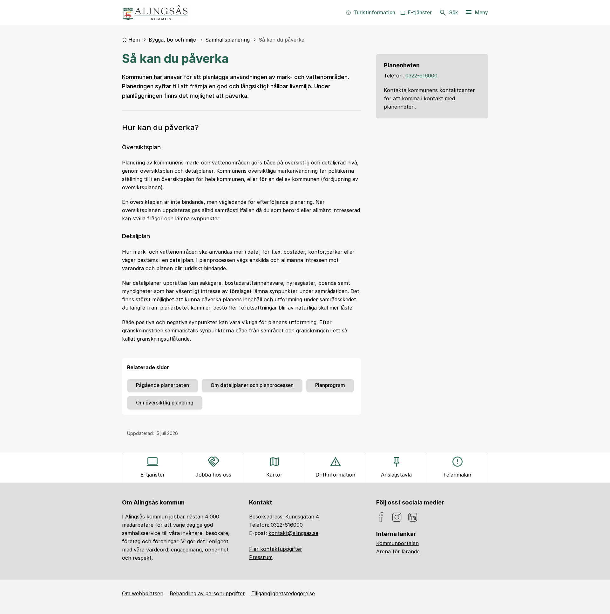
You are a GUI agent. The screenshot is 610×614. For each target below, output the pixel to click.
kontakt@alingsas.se (293, 533)
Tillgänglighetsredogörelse (283, 593)
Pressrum (261, 557)
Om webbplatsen (142, 593)
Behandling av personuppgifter (207, 593)
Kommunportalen (397, 543)
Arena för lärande (398, 551)
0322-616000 (421, 75)
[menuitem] (370, 12)
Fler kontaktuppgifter (275, 549)
